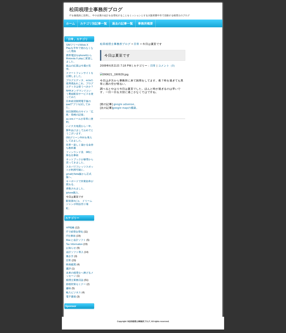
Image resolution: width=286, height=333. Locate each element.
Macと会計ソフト (76, 239)
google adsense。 (125, 104)
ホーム (70, 23)
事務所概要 (145, 23)
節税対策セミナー (76, 284)
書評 (68, 268)
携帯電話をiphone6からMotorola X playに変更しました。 (79, 58)
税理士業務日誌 (74, 280)
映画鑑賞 (71, 264)
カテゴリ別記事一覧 (93, 23)
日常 (136, 44)
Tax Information (74, 244)
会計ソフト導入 (74, 252)
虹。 (68, 208)
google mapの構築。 (126, 107)
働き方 (69, 256)
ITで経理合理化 (74, 231)
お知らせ (71, 247)
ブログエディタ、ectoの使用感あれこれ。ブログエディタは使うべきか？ (79, 83)
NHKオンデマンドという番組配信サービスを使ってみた (79, 93)
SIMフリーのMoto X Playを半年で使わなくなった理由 (79, 47)
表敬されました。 (76, 188)
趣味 (68, 288)
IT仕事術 (71, 235)
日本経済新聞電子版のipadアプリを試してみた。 (78, 104)
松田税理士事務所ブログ (96, 9)
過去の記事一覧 (122, 23)
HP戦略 (70, 227)
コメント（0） (167, 65)
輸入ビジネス (73, 292)
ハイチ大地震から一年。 (79, 126)
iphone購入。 (73, 192)
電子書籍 (71, 296)
